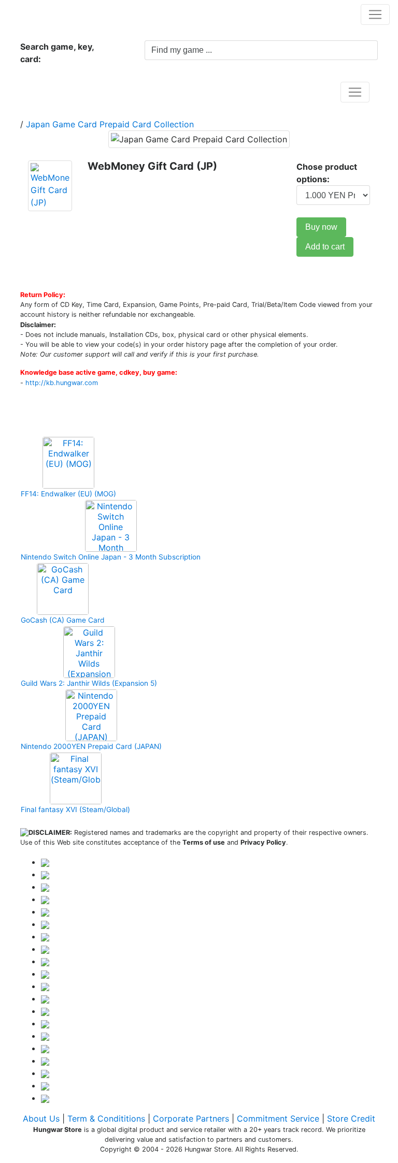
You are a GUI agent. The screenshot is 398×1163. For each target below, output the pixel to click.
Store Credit (351, 1118)
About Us (41, 1118)
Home (43, 91)
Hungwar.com (42, 14)
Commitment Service (278, 1118)
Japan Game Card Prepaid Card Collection (110, 124)
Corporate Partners (191, 1118)
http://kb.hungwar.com (61, 383)
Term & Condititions (106, 1118)
